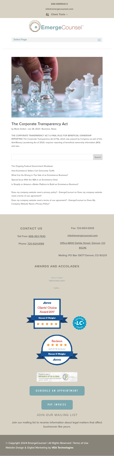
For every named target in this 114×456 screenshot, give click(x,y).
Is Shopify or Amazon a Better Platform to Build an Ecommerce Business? (44, 184)
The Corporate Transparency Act (39, 123)
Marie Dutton (20, 128)
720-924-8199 (35, 243)
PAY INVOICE (57, 404)
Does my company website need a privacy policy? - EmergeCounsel (42, 192)
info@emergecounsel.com (83, 235)
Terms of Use (80, 443)
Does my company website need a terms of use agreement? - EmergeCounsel (47, 200)
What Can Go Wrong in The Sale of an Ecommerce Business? (39, 175)
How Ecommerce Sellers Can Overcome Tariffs (32, 170)
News (53, 128)
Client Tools (58, 14)
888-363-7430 (36, 236)
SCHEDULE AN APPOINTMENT (57, 390)
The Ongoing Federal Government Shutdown (32, 166)
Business (46, 128)
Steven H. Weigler (57, 278)
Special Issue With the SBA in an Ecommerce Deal (34, 179)
